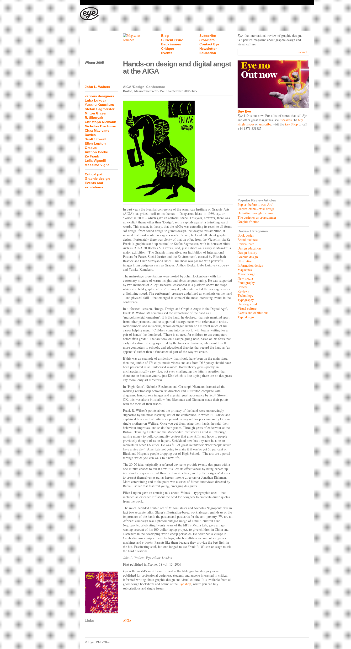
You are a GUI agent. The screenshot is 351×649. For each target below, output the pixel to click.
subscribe (265, 124)
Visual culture (247, 308)
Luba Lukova (95, 100)
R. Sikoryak (94, 117)
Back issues (171, 44)
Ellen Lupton (95, 143)
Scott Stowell (95, 139)
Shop (291, 124)
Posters (242, 287)
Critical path (95, 174)
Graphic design (97, 178)
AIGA (127, 620)
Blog (165, 36)
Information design (250, 265)
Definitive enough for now (255, 213)
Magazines (245, 269)
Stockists (207, 40)
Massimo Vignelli (98, 165)
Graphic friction (248, 221)
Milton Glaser (95, 113)
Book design (246, 235)
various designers (99, 96)
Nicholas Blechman (100, 126)
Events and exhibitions (253, 312)
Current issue (172, 40)
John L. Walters (97, 87)
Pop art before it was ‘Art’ (255, 204)
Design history (247, 252)
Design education (249, 248)
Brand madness (248, 239)
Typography (246, 299)
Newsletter (208, 48)
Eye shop (185, 584)
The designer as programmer (257, 217)
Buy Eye (244, 111)
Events (166, 53)
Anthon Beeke (96, 152)
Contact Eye (209, 44)
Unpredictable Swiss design (256, 208)
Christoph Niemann (100, 122)
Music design (246, 274)
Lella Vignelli (95, 160)
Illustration (245, 261)
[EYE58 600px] (101, 592)
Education (207, 53)
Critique (167, 48)
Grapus (91, 148)
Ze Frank (92, 156)
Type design (246, 317)
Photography (246, 282)
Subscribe (207, 36)
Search (303, 52)
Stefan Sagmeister (99, 109)
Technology (245, 295)
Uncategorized (247, 304)
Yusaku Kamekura (99, 105)
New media (245, 278)
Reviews (243, 291)
